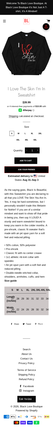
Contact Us (26, 358)
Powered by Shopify (27, 410)
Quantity (18, 150)
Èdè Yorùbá (25, 399)
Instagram (28, 390)
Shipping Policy (26, 374)
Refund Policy (26, 379)
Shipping (13, 116)
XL (32, 133)
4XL (26, 140)
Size (26, 126)
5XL (35, 140)
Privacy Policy (26, 363)
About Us (26, 354)
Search (26, 349)
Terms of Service (26, 370)
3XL (18, 140)
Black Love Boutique (31, 406)
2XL (40, 133)
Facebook (28, 386)
